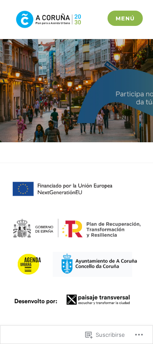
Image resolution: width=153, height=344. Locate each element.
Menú (125, 18)
